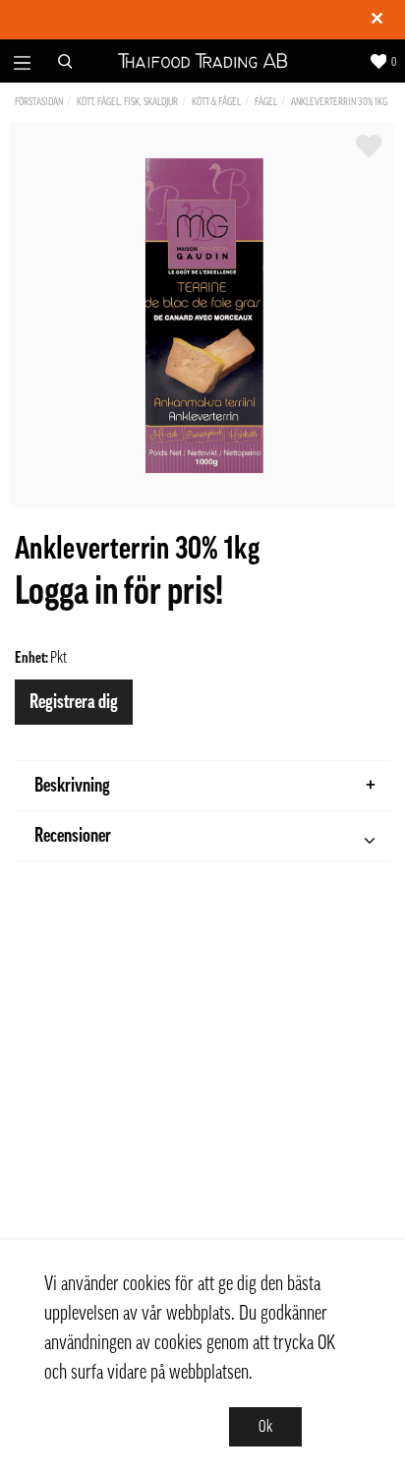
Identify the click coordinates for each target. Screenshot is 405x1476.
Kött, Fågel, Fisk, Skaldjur (127, 101)
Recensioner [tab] (72, 836)
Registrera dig (73, 702)
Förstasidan (39, 101)
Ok (265, 1427)
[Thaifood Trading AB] (203, 61)
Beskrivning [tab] (72, 786)
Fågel (266, 101)
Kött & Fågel (216, 101)
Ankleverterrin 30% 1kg (339, 101)
